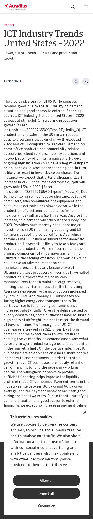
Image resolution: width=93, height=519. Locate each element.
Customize (46, 506)
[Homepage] (15, 7)
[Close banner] (84, 413)
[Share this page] (75, 81)
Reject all (46, 493)
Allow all (46, 481)
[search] (73, 7)
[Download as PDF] (85, 81)
